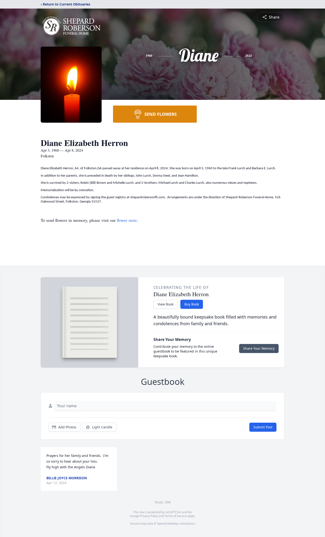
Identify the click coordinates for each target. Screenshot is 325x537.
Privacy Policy (149, 516)
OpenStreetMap (167, 524)
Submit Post (262, 427)
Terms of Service (175, 516)
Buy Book (191, 304)
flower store (127, 220)
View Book (165, 304)
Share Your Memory (259, 348)
